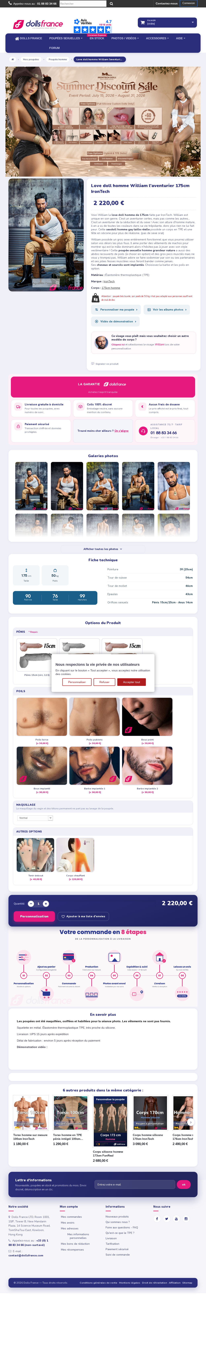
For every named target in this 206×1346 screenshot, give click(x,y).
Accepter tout (131, 682)
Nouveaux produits (117, 1217)
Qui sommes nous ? (118, 1222)
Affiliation (174, 1282)
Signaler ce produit (107, 363)
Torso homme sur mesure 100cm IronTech (30, 1136)
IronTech (109, 281)
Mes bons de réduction (75, 1244)
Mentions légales (129, 1282)
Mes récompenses (72, 1250)
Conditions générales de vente (98, 1282)
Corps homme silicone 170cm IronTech (148, 1136)
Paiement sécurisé (117, 1249)
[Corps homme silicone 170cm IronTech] (150, 1113)
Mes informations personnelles (78, 1236)
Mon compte (69, 1207)
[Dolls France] (37, 24)
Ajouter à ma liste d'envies (85, 916)
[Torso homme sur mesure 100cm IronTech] (31, 1113)
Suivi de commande (118, 1255)
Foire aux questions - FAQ (122, 1227)
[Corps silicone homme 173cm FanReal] (110, 1121)
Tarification (112, 1244)
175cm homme (111, 288)
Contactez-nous (167, 3)
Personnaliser (77, 682)
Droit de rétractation (154, 1282)
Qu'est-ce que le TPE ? (120, 1233)
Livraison (111, 1238)
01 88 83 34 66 (163, 432)
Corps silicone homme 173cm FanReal (108, 1153)
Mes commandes (71, 1217)
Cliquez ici (118, 344)
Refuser (104, 682)
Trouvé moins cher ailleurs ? (103, 431)
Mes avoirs (67, 1223)
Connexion (188, 3)
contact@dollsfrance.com (25, 1255)
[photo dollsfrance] (32, 486)
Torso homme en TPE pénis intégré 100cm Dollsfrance (67, 1136)
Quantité (19, 904)
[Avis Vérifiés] (92, 25)
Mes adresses (69, 1228)
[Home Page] (12, 59)
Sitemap (187, 1282)
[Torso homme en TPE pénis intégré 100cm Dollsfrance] (71, 1113)
